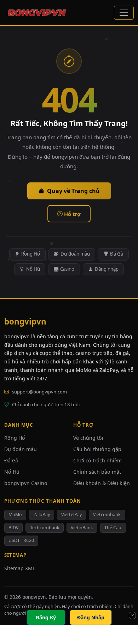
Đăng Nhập (90, 617)
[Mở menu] (124, 13)
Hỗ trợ (72, 213)
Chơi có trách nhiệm (97, 460)
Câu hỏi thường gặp (97, 449)
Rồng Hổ (30, 254)
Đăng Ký (46, 617)
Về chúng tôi (88, 437)
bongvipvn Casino (25, 483)
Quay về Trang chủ (73, 191)
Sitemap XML (19, 568)
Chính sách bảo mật (97, 471)
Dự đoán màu (75, 254)
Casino (67, 269)
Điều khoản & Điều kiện (101, 483)
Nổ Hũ (33, 269)
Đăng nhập (107, 269)
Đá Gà (116, 254)
